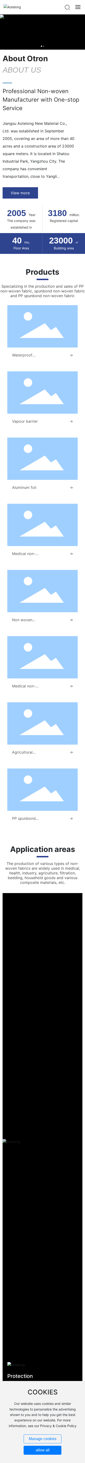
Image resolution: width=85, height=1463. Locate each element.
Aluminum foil (24, 487)
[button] (41, 46)
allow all (43, 1450)
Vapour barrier (25, 421)
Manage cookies (42, 1439)
